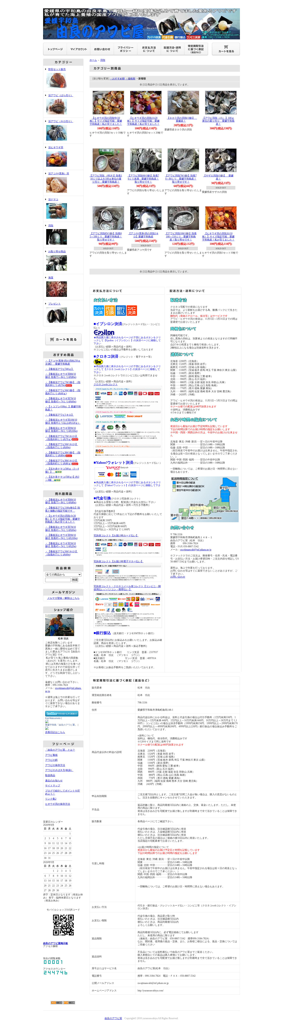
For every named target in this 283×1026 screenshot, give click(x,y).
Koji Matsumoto (52, 718)
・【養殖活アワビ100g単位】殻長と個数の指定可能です (62, 509)
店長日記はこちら (55, 732)
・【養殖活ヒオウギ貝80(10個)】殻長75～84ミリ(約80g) (60, 376)
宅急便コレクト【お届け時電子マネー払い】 (118, 561)
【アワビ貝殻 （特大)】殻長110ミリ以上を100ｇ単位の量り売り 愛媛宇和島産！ (105, 178)
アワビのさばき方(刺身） (59, 770)
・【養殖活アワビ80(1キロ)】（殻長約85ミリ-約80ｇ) (61, 462)
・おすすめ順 (117, 78)
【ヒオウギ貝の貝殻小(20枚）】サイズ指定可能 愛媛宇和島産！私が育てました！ (143, 121)
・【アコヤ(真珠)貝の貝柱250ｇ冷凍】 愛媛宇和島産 (62, 362)
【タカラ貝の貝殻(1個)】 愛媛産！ (182, 120)
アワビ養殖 (51, 755)
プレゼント (54, 303)
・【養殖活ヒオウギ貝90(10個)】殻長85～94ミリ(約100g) (61, 430)
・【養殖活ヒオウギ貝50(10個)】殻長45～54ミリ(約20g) (60, 545)
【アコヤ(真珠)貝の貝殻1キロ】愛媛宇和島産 (143, 235)
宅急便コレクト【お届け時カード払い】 (116, 535)
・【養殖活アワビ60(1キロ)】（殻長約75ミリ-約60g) (61, 446)
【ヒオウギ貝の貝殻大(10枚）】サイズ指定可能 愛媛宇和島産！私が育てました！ (218, 236)
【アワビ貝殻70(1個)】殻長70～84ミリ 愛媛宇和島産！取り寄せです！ (181, 178)
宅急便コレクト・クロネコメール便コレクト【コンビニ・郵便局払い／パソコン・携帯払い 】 (127, 588)
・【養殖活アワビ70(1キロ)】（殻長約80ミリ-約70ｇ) (61, 438)
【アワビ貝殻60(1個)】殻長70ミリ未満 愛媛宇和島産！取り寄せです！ (143, 178)
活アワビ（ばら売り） (60, 95)
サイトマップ (52, 785)
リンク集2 (50, 798)
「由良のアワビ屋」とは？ (60, 749)
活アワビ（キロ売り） (60, 121)
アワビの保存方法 (55, 765)
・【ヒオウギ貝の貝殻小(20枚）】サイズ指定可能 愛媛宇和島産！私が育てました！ (62, 518)
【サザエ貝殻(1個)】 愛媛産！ (218, 177)
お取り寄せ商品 (57, 251)
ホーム (93, 60)
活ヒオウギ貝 (55, 147)
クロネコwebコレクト (106, 384)
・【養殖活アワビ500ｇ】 (59, 369)
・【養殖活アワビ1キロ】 (59, 414)
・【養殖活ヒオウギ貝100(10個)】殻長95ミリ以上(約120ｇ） (62, 421)
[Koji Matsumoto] (46, 721)
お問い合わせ (177, 576)
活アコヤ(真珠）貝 (58, 173)
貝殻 (50, 225)
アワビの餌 (51, 760)
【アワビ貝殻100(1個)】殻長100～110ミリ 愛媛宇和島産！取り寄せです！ (181, 236)
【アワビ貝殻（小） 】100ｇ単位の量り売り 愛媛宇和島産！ (218, 121)
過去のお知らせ (54, 780)
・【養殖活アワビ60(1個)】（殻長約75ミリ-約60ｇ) (62, 392)
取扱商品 (50, 775)
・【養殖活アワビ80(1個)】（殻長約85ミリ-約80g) (62, 454)
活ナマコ (53, 199)
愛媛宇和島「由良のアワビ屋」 (61, 725)
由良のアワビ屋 (113, 1018)
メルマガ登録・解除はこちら (63, 598)
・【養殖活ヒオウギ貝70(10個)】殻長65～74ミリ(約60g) (60, 400)
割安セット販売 (57, 69)
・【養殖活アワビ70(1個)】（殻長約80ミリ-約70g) (62, 384)
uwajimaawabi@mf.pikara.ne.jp (195, 549)
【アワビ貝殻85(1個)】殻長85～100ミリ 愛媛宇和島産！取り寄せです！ (106, 236)
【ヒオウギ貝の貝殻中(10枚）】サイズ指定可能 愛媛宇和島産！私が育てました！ (106, 121)
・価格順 (130, 78)
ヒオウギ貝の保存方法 (57, 804)
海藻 (50, 277)
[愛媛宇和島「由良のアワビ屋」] (46, 728)
